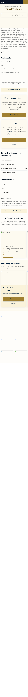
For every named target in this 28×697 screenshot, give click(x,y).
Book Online (13, 303)
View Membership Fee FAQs (14, 89)
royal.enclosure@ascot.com (9, 131)
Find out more (13, 298)
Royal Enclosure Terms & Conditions (13, 210)
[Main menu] (21, 2)
